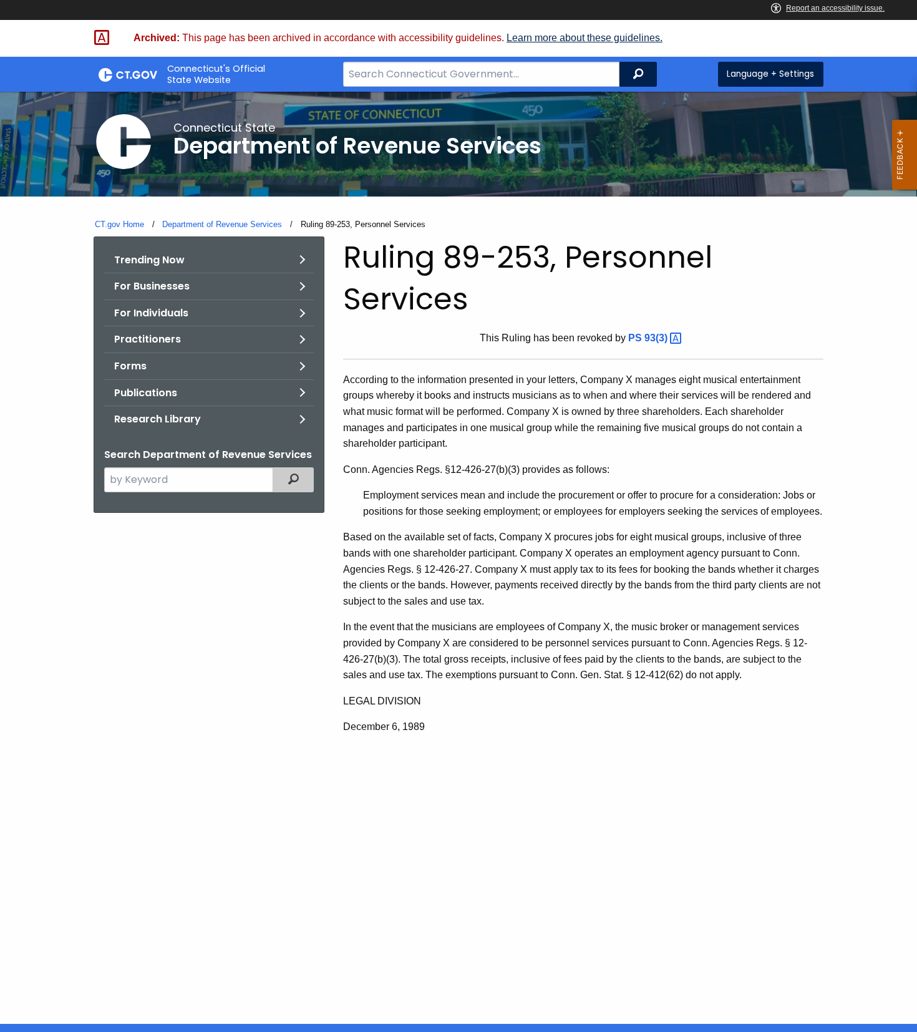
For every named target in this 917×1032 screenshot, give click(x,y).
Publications (145, 393)
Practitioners (147, 339)
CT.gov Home (119, 224)
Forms (130, 366)
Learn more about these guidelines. (584, 37)
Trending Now (149, 260)
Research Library (157, 419)
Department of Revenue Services (222, 224)
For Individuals (151, 313)
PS (649, 338)
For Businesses (152, 286)
